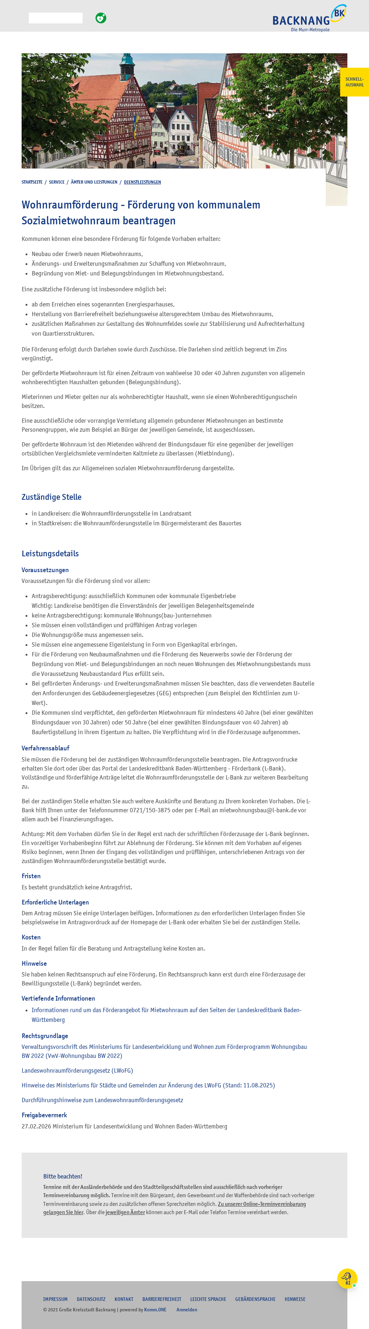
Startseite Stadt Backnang (309, 22)
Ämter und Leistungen (94, 182)
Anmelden (187, 1309)
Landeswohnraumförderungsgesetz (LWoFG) (77, 1070)
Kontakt (124, 1299)
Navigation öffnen (23, 21)
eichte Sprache (208, 1299)
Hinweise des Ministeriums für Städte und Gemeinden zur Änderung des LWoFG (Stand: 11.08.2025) (148, 1085)
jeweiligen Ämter (125, 1212)
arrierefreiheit (161, 1299)
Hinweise (295, 1299)
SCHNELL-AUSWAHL (355, 82)
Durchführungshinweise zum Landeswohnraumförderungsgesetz (102, 1100)
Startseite (32, 182)
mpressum (55, 1299)
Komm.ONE (155, 1309)
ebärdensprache (255, 1299)
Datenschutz (91, 1299)
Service (57, 182)
